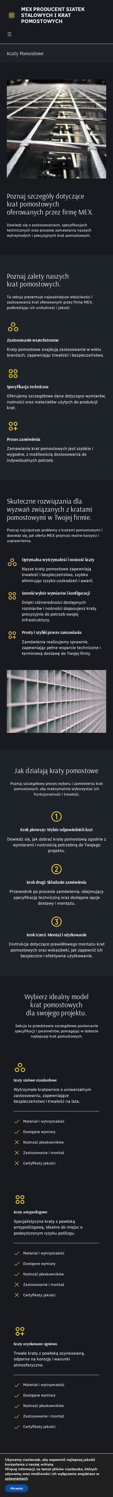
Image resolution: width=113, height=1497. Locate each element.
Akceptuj (16, 1488)
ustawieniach (16, 1478)
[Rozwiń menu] (9, 34)
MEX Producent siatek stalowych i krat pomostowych (53, 15)
